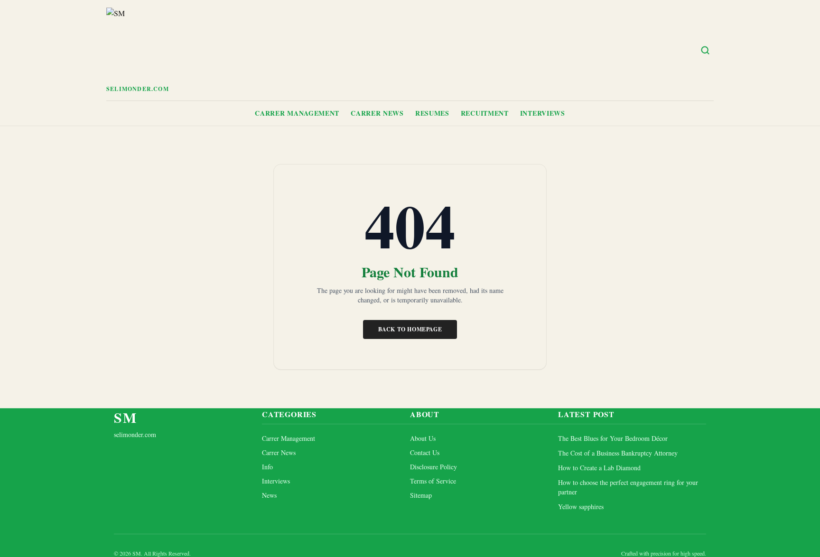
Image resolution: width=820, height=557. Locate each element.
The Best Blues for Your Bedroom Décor (613, 438)
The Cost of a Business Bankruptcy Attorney (618, 452)
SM (125, 417)
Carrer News (377, 113)
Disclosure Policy (433, 466)
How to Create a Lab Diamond (599, 467)
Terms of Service (433, 480)
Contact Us (424, 452)
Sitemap (421, 495)
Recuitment (485, 113)
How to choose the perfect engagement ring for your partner (628, 487)
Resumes (432, 113)
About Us (423, 438)
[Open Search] (705, 50)
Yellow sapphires (581, 506)
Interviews (542, 113)
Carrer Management (297, 113)
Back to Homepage (410, 329)
